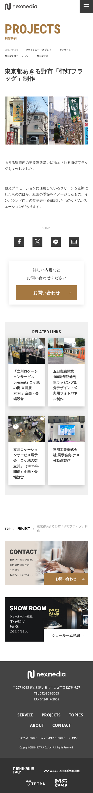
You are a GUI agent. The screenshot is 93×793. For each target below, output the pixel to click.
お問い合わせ (46, 292)
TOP (7, 529)
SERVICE (25, 715)
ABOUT (37, 725)
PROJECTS (51, 715)
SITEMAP (73, 737)
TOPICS (76, 715)
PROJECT (23, 528)
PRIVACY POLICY (28, 737)
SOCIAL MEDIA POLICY (53, 737)
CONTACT (61, 725)
